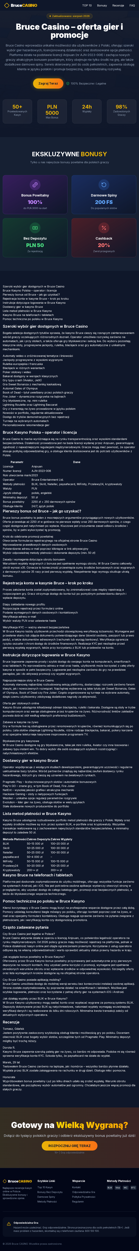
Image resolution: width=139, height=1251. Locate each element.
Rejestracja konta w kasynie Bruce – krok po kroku (36, 298)
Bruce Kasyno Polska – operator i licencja (30, 290)
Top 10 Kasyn (45, 1187)
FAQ (132, 5)
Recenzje (118, 5)
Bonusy (102, 5)
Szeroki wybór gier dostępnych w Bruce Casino (33, 286)
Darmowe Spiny (46, 1196)
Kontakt (76, 1187)
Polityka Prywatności (83, 1196)
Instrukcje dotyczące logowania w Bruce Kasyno (34, 302)
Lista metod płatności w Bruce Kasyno (27, 311)
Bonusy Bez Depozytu (50, 1192)
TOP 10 (87, 5)
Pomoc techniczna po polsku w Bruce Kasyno (33, 319)
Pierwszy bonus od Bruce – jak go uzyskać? (31, 294)
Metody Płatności (47, 1201)
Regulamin (78, 1201)
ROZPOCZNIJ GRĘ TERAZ (69, 1146)
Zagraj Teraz (48, 83)
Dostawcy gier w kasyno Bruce (23, 306)
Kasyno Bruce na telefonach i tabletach (28, 315)
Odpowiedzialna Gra (83, 1192)
